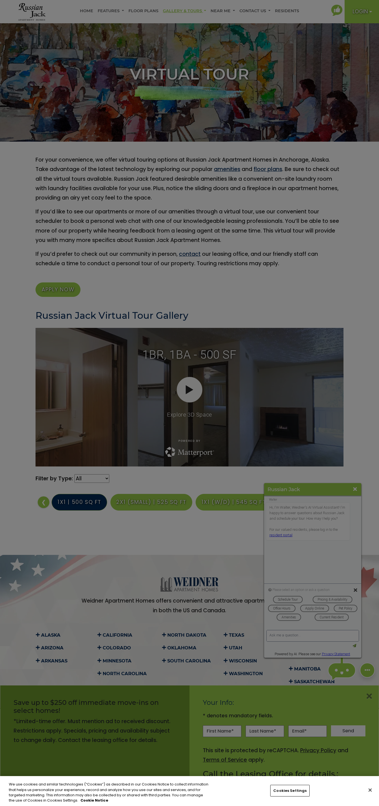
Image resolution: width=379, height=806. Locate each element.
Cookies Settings (290, 790)
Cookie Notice (94, 800)
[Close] (370, 790)
